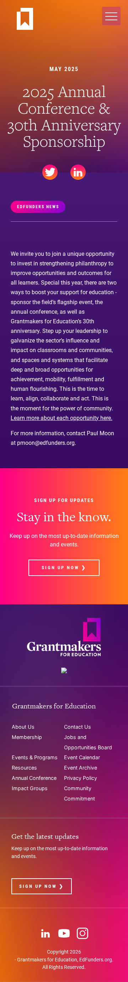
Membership (27, 737)
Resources (24, 768)
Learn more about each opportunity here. (61, 418)
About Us (23, 727)
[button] (111, 16)
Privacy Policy (80, 778)
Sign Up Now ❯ (64, 567)
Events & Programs (35, 757)
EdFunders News (38, 206)
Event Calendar (82, 757)
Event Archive (80, 768)
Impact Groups (30, 788)
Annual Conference (34, 778)
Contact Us (77, 727)
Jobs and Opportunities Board (88, 742)
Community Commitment (79, 793)
